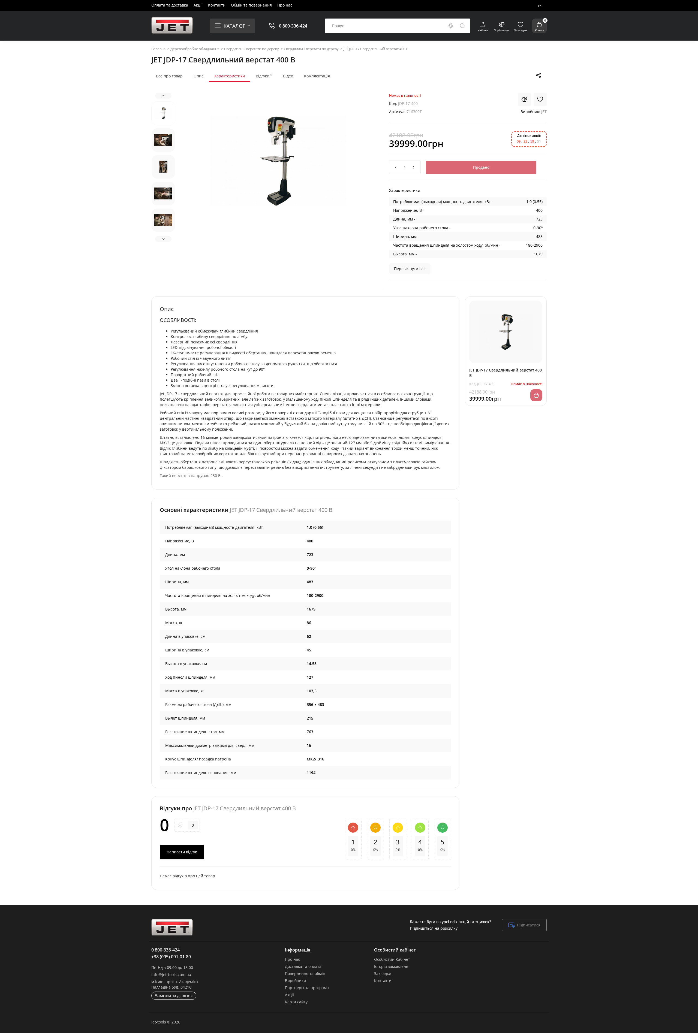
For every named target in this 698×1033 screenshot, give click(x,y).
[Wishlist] (540, 99)
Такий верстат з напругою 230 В (190, 475)
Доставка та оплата (303, 966)
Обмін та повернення (251, 5)
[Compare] (524, 99)
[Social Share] (538, 75)
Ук (539, 5)
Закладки (382, 973)
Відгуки (264, 75)
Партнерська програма (307, 987)
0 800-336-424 (293, 26)
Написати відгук (182, 851)
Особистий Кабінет (392, 959)
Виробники (295, 980)
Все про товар (169, 75)
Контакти (216, 5)
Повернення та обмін (305, 973)
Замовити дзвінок (174, 996)
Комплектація (317, 75)
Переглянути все (410, 268)
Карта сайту (296, 1001)
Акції (198, 5)
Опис (198, 75)
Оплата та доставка (169, 5)
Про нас (284, 5)
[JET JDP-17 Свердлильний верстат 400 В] (278, 161)
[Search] (451, 26)
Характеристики (229, 75)
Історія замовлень (391, 966)
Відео (288, 75)
